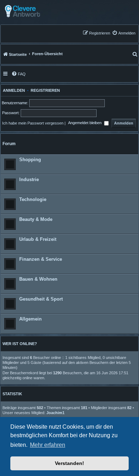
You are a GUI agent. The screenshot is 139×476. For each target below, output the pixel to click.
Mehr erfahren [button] (47, 445)
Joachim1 (55, 413)
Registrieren (45, 90)
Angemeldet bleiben (85, 123)
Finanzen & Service (40, 259)
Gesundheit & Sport (41, 299)
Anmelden (13, 90)
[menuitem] (123, 33)
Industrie (29, 179)
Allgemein (30, 319)
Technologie (32, 199)
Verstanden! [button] (69, 463)
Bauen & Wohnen (38, 279)
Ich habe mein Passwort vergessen (32, 123)
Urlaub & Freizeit (37, 239)
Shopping (30, 159)
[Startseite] (40, 11)
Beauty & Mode (35, 219)
